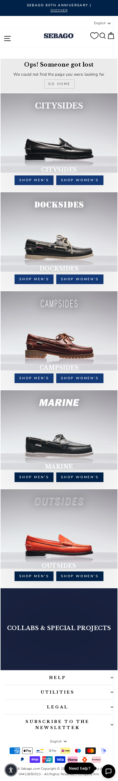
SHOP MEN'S (34, 477)
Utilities (58, 692)
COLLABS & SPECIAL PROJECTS (59, 628)
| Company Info (87, 774)
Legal (57, 707)
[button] (11, 770)
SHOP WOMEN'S (80, 477)
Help (57, 677)
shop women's (80, 180)
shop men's (34, 180)
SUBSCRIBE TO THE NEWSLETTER (57, 724)
